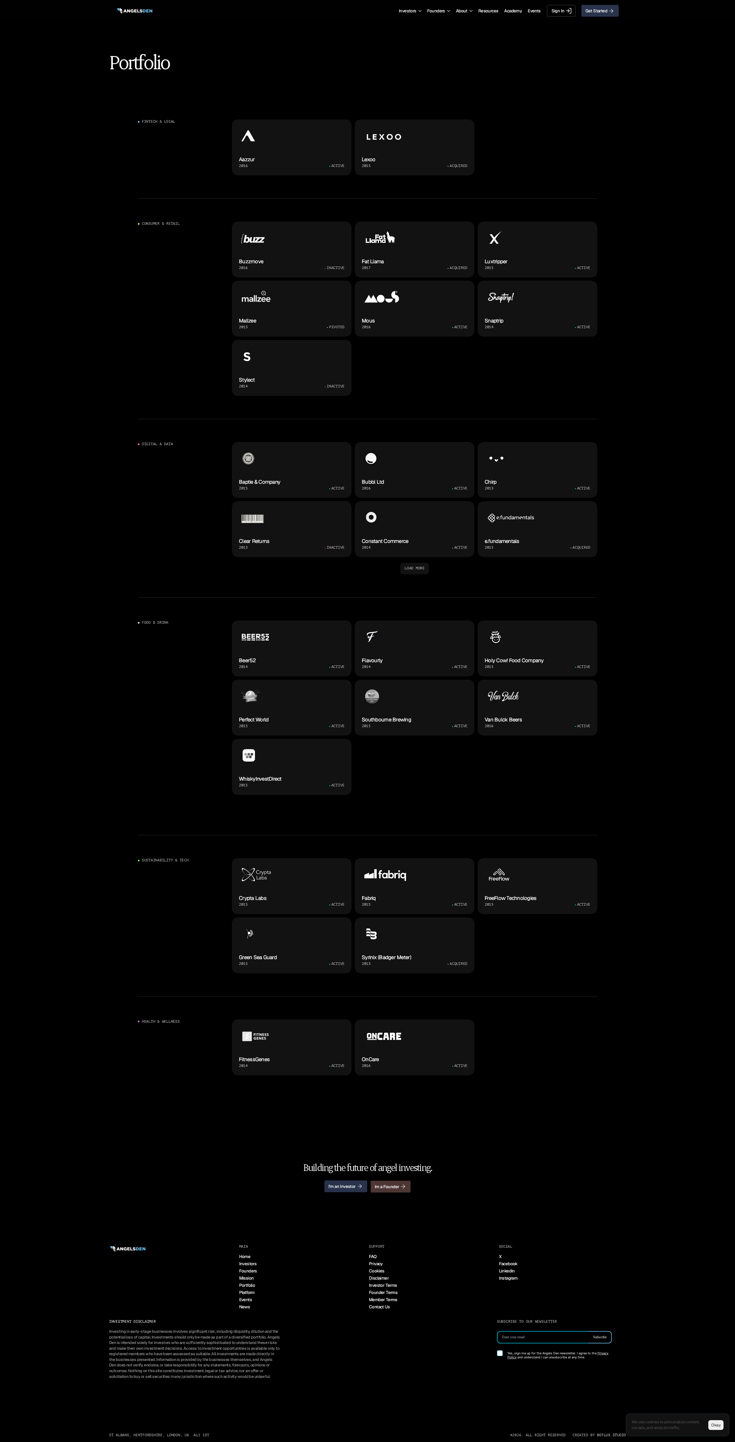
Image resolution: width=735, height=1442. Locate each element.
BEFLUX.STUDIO (611, 1435)
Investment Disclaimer (132, 1322)
